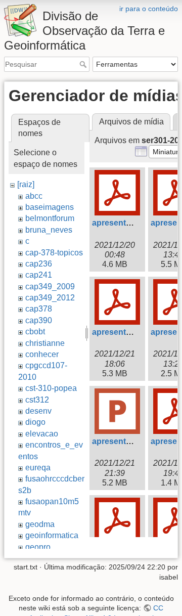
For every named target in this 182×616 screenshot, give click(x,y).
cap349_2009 (50, 286)
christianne (45, 343)
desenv (38, 411)
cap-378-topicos (54, 252)
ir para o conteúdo (148, 9)
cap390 (38, 320)
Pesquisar (84, 64)
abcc (33, 196)
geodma (40, 524)
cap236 (38, 263)
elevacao (41, 433)
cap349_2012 (50, 297)
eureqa (38, 467)
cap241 (38, 275)
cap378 (38, 308)
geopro (38, 547)
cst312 (37, 399)
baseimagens (49, 207)
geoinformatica (51, 535)
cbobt (35, 331)
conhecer (42, 354)
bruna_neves (48, 230)
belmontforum (49, 218)
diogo (35, 422)
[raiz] (25, 184)
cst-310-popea (51, 388)
